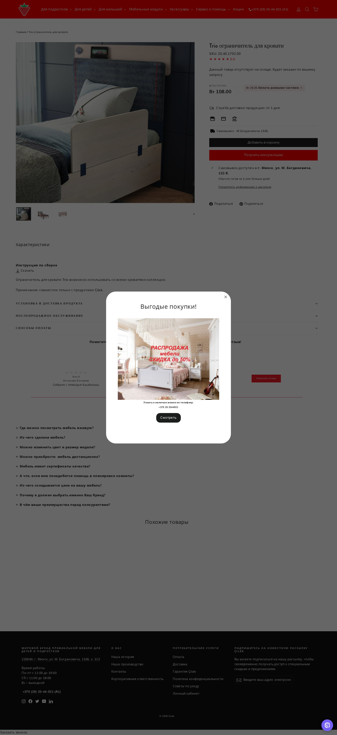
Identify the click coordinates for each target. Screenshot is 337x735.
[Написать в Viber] (327, 725)
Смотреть (168, 417)
